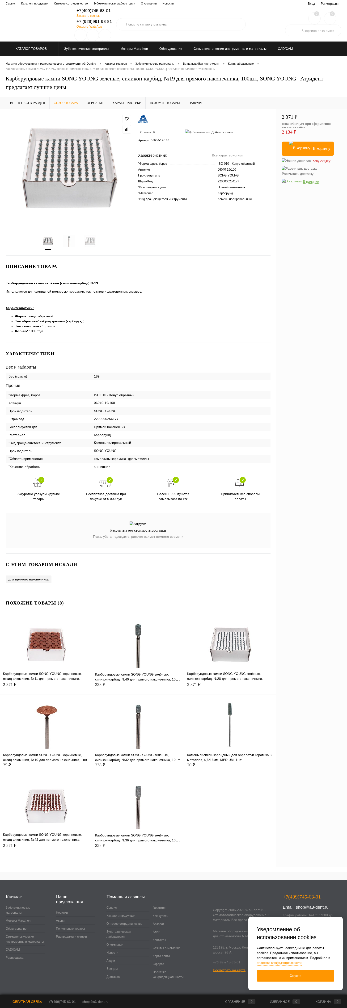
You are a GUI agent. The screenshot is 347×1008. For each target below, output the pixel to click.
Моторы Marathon (18, 920)
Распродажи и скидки (71, 936)
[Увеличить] (69, 169)
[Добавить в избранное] (127, 119)
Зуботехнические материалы (18, 910)
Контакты (159, 940)
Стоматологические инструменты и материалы (25, 939)
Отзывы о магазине (166, 948)
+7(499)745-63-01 (62, 1002)
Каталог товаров (32, 48)
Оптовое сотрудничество (71, 3)
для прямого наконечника (28, 579)
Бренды (112, 968)
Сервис (11, 3)
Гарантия (159, 908)
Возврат (158, 924)
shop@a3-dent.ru (312, 907)
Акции (60, 920)
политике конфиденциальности (279, 963)
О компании (149, 3)
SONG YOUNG (105, 451)
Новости (168, 3)
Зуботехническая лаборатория (114, 3)
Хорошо (295, 976)
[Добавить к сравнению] (127, 129)
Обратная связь (27, 1002)
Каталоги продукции (34, 3)
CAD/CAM (13, 949)
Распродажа (14, 957)
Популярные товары (70, 928)
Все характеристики (227, 155)
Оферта (158, 964)
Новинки (62, 912)
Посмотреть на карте (229, 970)
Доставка (113, 977)
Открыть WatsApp (89, 26)
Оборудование (16, 928)
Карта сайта (161, 956)
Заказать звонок (88, 15)
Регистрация (330, 3)
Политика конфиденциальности (168, 974)
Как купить (160, 916)
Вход (311, 3)
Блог (156, 932)
